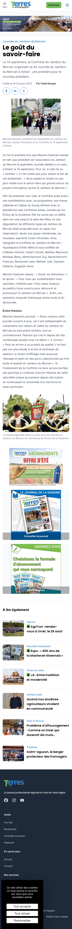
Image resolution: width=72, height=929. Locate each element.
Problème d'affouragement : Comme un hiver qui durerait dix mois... (48, 730)
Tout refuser (22, 913)
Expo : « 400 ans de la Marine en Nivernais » (45, 653)
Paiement (9, 842)
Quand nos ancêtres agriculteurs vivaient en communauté (43, 704)
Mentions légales (45, 910)
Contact (8, 866)
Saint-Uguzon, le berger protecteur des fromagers (47, 754)
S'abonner (53, 5)
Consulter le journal (14, 835)
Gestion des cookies (57, 916)
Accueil (8, 859)
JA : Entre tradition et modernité (43, 677)
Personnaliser (22, 920)
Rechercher (10, 829)
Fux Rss (8, 822)
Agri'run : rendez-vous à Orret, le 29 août (44, 628)
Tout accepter (22, 906)
